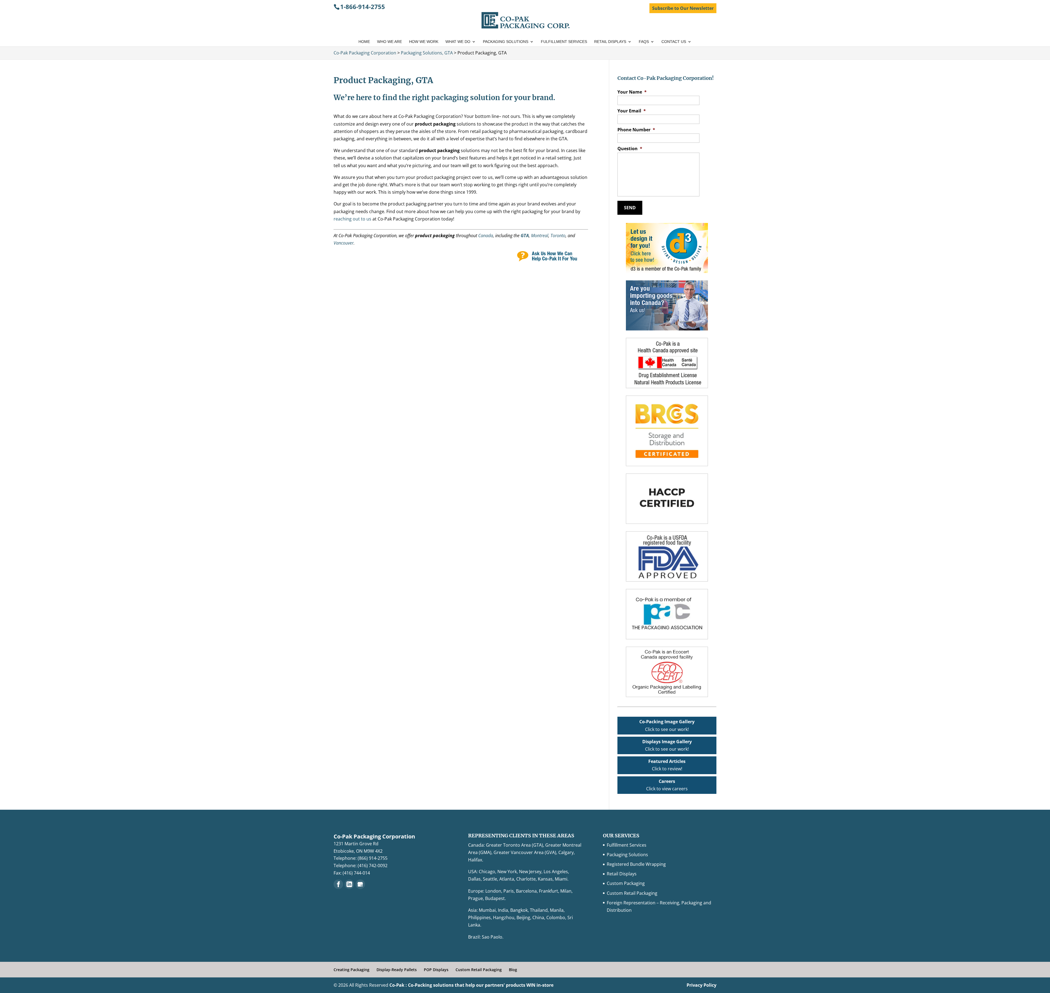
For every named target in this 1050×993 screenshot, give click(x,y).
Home (364, 42)
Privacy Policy (701, 985)
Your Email (631, 111)
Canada (485, 236)
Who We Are (389, 42)
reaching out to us (352, 219)
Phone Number (636, 130)
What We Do (457, 42)
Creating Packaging (351, 969)
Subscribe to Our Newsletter (683, 8)
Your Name (632, 92)
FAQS (644, 42)
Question (629, 149)
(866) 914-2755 (372, 858)
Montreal (539, 236)
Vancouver (344, 243)
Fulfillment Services (564, 42)
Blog (513, 969)
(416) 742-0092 (372, 866)
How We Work (423, 42)
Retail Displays (610, 42)
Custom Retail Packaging (632, 893)
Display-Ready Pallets (397, 969)
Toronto (557, 236)
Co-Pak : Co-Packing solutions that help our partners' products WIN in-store (471, 985)
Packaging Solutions (505, 42)
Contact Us (673, 42)
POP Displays (436, 969)
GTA (525, 236)
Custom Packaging (626, 883)
